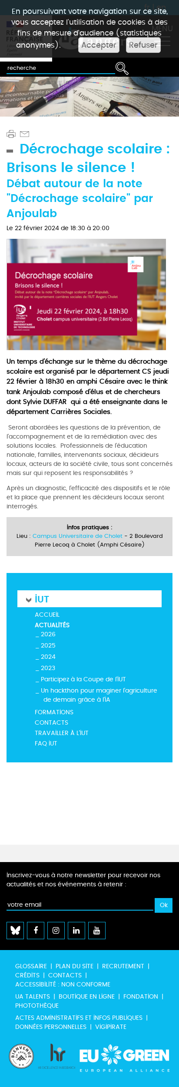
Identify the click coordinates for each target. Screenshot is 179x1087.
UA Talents (32, 996)
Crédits (27, 975)
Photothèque (37, 1005)
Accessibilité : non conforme (62, 984)
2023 (48, 668)
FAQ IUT (46, 743)
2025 (48, 645)
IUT (42, 598)
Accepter (98, 45)
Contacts (51, 722)
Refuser (143, 45)
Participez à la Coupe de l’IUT (83, 679)
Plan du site (74, 966)
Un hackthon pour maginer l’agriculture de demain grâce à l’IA (99, 695)
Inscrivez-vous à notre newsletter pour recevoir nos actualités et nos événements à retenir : (83, 880)
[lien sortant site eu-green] (124, 1061)
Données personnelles (50, 1027)
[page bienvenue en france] (21, 1061)
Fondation (140, 996)
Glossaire (31, 966)
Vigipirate (110, 1027)
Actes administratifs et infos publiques (79, 1017)
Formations (54, 712)
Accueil (47, 614)
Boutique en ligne (87, 996)
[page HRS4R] (56, 1061)
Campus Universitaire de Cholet (78, 536)
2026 (48, 634)
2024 (48, 656)
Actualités (52, 625)
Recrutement (123, 966)
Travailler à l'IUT (62, 733)
